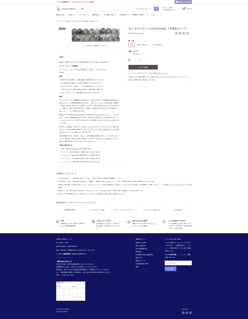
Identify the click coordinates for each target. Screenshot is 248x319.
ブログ (153, 15)
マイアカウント (168, 10)
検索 (137, 267)
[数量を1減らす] (135, 60)
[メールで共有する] (187, 33)
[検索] (156, 9)
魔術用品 (95, 15)
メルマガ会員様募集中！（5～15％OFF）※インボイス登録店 (75, 2)
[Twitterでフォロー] (186, 312)
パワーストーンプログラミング (124, 210)
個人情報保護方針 (141, 248)
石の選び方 (178, 210)
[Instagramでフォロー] (190, 312)
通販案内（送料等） (138, 15)
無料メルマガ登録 (184, 2)
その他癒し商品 (109, 15)
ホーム (58, 21)
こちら (163, 73)
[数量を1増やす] (145, 60)
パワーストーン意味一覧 (151, 210)
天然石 (70, 15)
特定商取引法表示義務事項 (144, 254)
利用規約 (138, 251)
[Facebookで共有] (176, 33)
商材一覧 (138, 257)
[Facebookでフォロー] (183, 312)
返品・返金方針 (141, 245)
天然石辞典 (123, 15)
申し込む (170, 269)
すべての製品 (65, 21)
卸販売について (141, 260)
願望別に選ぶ (60, 15)
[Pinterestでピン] (180, 33)
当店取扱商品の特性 (142, 264)
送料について (140, 54)
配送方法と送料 (141, 242)
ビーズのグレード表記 (97, 210)
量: (129, 60)
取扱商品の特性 (69, 210)
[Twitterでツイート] (183, 33)
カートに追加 (143, 67)
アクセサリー (82, 15)
